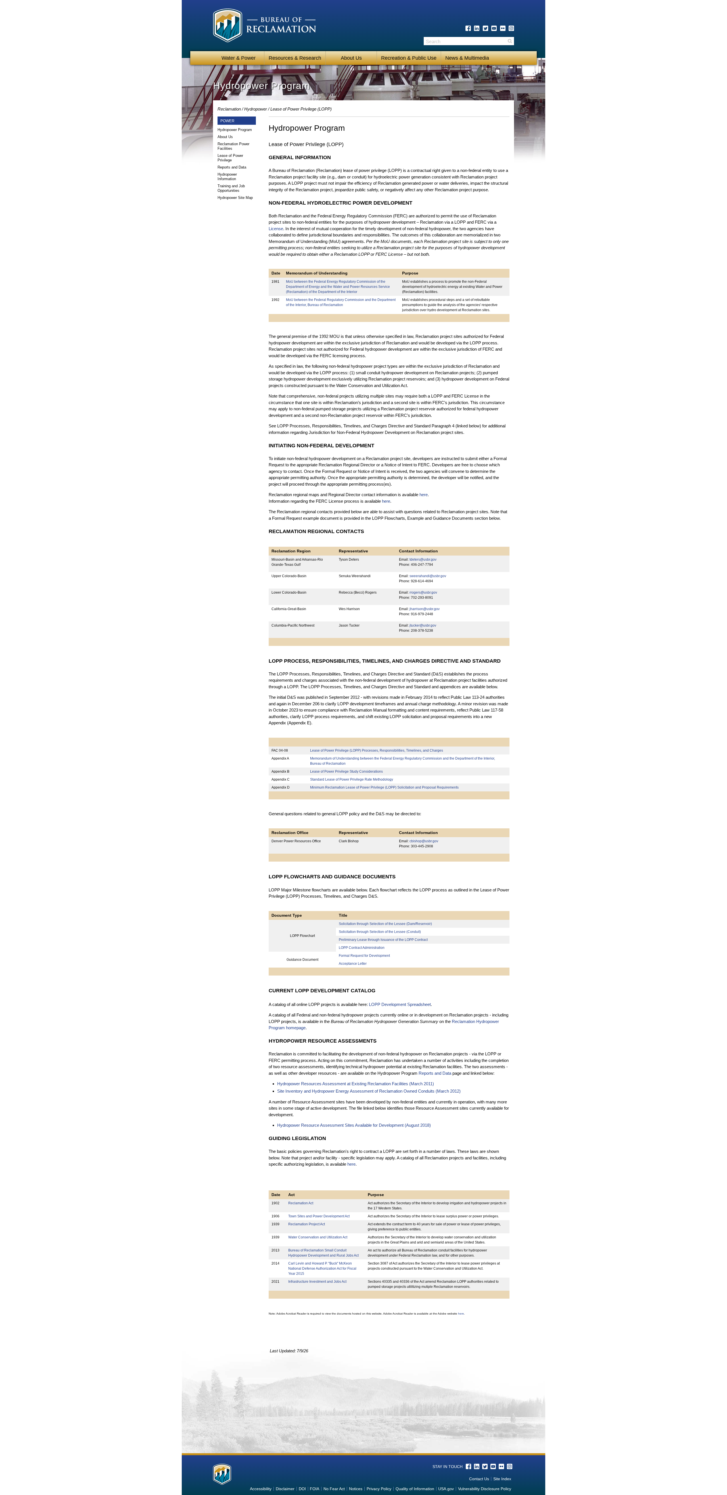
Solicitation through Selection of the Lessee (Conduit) (380, 932)
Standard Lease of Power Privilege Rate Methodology (351, 779)
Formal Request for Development (364, 956)
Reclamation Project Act (306, 1224)
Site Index (502, 1479)
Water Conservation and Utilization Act (317, 1237)
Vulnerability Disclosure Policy (484, 1488)
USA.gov (446, 1488)
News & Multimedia (467, 58)
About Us (351, 58)
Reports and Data (232, 167)
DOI (302, 1488)
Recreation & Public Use (408, 58)
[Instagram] (511, 28)
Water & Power (239, 58)
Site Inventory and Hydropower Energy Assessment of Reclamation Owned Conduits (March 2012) (369, 1091)
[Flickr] (502, 28)
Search (509, 41)
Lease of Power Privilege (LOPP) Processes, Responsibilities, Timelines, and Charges (376, 750)
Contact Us (479, 1479)
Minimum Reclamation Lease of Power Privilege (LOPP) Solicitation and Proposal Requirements (384, 787)
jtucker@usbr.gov (423, 625)
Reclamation (229, 109)
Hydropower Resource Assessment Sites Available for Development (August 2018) (354, 1125)
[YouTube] (494, 28)
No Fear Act (334, 1488)
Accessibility (260, 1488)
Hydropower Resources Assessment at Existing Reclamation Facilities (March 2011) (355, 1083)
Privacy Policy (379, 1488)
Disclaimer (285, 1488)
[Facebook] (468, 28)
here (423, 494)
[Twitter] (485, 28)
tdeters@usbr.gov (423, 560)
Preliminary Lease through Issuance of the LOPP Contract (383, 940)
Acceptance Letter (353, 964)
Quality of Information (415, 1488)
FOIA (314, 1488)
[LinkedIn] (476, 28)
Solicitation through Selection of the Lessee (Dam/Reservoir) (385, 924)
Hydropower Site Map (235, 198)
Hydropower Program (235, 130)
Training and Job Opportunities (231, 188)
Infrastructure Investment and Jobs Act (317, 1282)
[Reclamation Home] (264, 26)
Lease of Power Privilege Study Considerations (346, 772)
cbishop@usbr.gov (424, 841)
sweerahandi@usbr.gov (428, 576)
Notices (355, 1488)
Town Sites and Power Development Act (319, 1216)
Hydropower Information (227, 176)
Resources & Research (295, 58)
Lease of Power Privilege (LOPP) (301, 109)
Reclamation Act (300, 1203)
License (276, 228)
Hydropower (255, 109)
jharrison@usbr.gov (425, 609)
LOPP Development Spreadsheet (400, 1004)
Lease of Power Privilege (230, 157)
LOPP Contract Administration (362, 948)
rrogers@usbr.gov (423, 592)
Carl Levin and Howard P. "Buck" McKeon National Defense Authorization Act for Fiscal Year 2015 (322, 1268)
